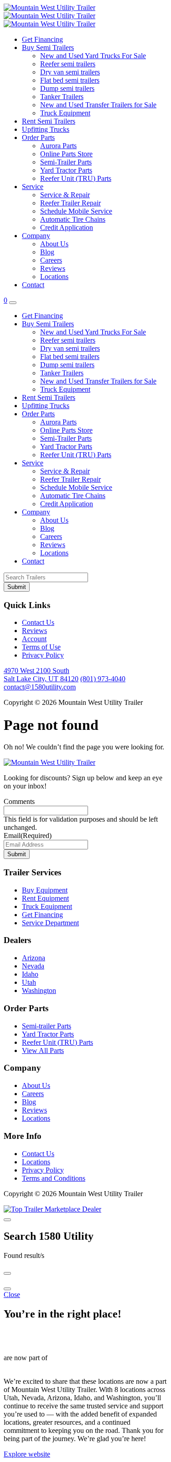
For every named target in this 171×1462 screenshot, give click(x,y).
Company (36, 236)
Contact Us (38, 622)
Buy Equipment (44, 890)
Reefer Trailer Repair (70, 203)
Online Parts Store (66, 154)
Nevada (33, 966)
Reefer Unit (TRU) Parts (75, 178)
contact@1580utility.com (40, 687)
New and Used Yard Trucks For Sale (93, 56)
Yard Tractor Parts (66, 170)
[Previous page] (7, 1273)
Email (28, 835)
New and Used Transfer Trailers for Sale (98, 105)
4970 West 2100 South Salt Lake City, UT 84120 (41, 675)
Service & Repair (65, 195)
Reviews (52, 268)
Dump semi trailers (67, 88)
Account (34, 639)
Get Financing (42, 39)
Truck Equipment (65, 113)
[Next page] (7, 1288)
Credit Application (66, 227)
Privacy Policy (43, 655)
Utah (29, 982)
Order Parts (38, 137)
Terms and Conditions (53, 1178)
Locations (54, 276)
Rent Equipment (45, 898)
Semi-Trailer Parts (66, 162)
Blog (47, 252)
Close (12, 1294)
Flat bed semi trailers (69, 80)
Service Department (50, 923)
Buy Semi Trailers (48, 47)
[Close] (7, 1219)
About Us (54, 244)
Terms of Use (41, 647)
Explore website (27, 1454)
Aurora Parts (58, 146)
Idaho (30, 974)
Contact (33, 285)
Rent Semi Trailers (48, 121)
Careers (51, 260)
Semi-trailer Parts (46, 1026)
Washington (39, 990)
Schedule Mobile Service (76, 211)
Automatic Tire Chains (72, 219)
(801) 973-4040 (102, 679)
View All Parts (43, 1050)
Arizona (33, 958)
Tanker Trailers (61, 96)
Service (32, 186)
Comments (19, 801)
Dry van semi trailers (70, 72)
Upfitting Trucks (45, 129)
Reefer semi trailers (67, 64)
